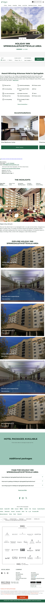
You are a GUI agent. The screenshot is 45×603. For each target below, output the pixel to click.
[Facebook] (2, 573)
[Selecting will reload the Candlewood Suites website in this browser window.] (38, 557)
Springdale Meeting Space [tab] (21, 184)
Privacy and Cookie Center (21, 578)
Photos (39, 5)
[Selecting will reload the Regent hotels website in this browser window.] (15, 534)
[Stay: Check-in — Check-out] (6, 60)
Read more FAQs (22, 490)
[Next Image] (24, 39)
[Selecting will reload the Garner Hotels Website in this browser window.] (38, 549)
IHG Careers (33, 572)
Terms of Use (18, 576)
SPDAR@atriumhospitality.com (11, 164)
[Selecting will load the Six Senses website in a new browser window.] (7, 534)
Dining (19, 5)
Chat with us (18, 575)
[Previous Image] (20, 39)
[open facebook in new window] (19, 498)
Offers (5, 5)
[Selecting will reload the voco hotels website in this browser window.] (19, 541)
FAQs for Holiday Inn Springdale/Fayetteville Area (22, 471)
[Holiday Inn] (4, 2)
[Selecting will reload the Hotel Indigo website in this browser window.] (6, 541)
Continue (22, 597)
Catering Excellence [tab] (29, 184)
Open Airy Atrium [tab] (2, 184)
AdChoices (33, 576)
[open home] (2, 519)
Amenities (15, 5)
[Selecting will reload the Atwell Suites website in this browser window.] (15, 557)
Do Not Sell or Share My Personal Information (37, 579)
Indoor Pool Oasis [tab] (12, 184)
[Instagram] (7, 573)
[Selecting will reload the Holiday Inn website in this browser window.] (30, 549)
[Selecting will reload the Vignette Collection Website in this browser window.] (30, 534)
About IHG (18, 572)
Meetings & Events (32, 5)
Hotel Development (35, 574)
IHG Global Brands (19, 574)
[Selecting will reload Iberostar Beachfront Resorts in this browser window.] (38, 541)
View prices (39, 59)
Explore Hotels (34, 575)
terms (3, 593)
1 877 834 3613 (15, 583)
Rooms (9, 5)
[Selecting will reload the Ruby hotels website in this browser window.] (25, 541)
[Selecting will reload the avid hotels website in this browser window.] (7, 557)
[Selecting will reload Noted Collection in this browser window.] (13, 541)
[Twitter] (5, 573)
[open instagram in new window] (22, 498)
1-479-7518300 (10, 163)
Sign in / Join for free (37, 1)
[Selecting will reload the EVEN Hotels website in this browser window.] (15, 549)
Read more (15, 80)
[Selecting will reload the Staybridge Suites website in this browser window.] (22, 557)
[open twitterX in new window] (25, 498)
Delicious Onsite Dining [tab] (39, 184)
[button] (43, 2)
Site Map (17, 579)
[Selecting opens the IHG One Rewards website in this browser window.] (22, 564)
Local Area (24, 5)
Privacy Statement (7, 594)
